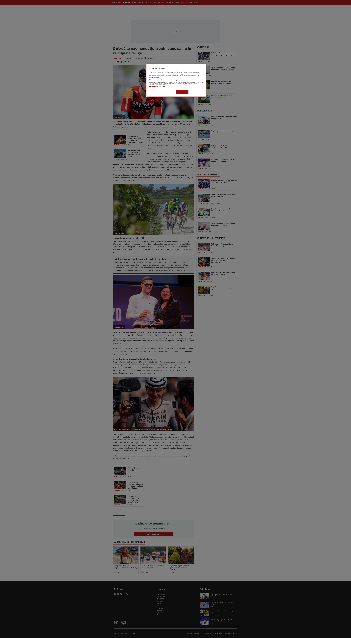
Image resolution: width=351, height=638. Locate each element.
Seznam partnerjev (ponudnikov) (157, 86)
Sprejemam (182, 92)
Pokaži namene (169, 92)
